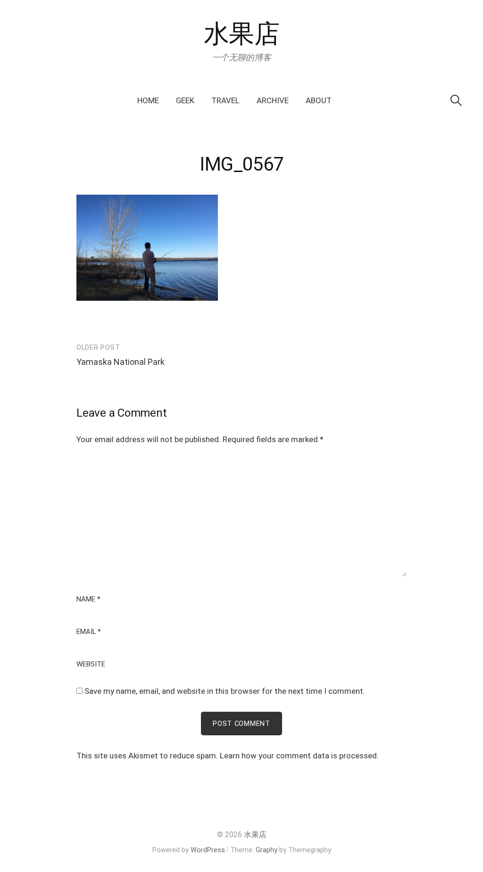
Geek (185, 100)
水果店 (241, 34)
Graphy (266, 850)
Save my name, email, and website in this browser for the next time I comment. (224, 691)
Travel (225, 100)
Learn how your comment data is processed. (299, 755)
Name (88, 599)
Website (90, 664)
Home (148, 100)
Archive (273, 100)
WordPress (208, 850)
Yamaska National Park (120, 362)
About (319, 100)
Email (88, 631)
